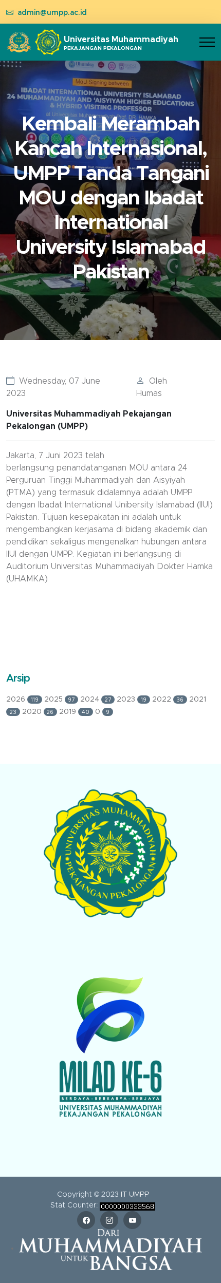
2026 (22, 699)
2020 (38, 711)
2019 (74, 711)
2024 (95, 699)
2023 (131, 699)
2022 (168, 699)
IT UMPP (135, 1194)
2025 (59, 699)
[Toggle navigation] (207, 42)
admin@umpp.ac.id (52, 12)
